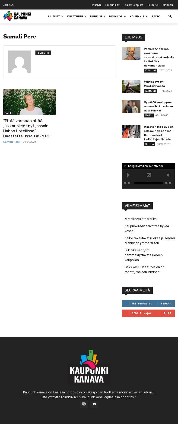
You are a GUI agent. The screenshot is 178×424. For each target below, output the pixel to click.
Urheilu (149, 144)
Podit (8, 113)
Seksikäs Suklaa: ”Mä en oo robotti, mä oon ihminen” (144, 269)
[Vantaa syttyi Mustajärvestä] (131, 86)
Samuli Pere (11, 141)
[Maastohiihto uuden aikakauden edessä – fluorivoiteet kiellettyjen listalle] (131, 131)
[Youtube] (94, 404)
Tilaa (168, 313)
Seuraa (166, 303)
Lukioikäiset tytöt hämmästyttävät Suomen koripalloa (144, 255)
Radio (148, 115)
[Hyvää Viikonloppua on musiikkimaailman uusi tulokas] (131, 106)
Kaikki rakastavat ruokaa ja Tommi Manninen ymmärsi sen (150, 240)
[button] (170, 16)
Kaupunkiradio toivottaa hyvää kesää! (147, 228)
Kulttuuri (150, 70)
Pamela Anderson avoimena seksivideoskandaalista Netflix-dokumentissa (159, 57)
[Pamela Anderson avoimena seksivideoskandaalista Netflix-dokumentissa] (131, 53)
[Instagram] (84, 404)
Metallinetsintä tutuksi (141, 219)
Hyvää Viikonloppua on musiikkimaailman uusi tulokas (158, 106)
